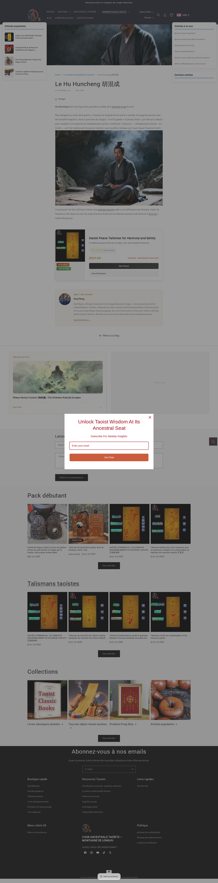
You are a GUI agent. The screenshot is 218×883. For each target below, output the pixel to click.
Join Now (109, 457)
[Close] (149, 417)
